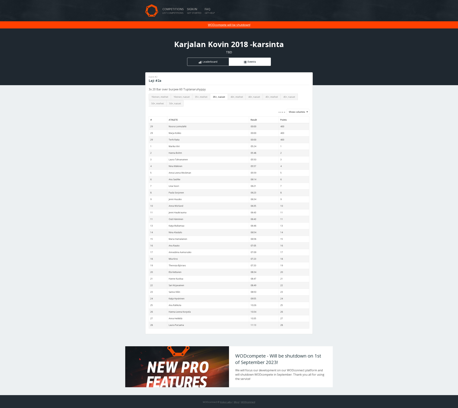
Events (252, 61)
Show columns (296, 111)
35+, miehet (201, 96)
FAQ (210, 10)
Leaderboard (210, 61)
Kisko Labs (226, 402)
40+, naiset (254, 96)
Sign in (194, 10)
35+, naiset (219, 96)
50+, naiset (175, 103)
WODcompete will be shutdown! (229, 25)
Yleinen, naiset (182, 96)
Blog (236, 402)
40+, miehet (237, 96)
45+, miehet (271, 96)
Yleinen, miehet (160, 96)
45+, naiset (289, 96)
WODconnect (248, 402)
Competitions (173, 10)
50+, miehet (157, 103)
